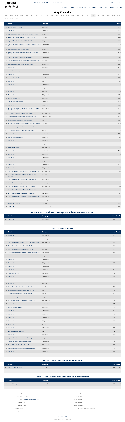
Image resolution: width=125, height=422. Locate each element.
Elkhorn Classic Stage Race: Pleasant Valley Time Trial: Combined (24, 123)
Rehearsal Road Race (13, 147)
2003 (6, 19)
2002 (11, 19)
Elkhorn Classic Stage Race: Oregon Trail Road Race (21, 130)
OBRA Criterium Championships (16, 71)
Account (60, 416)
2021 (32, 16)
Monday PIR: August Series (15, 27)
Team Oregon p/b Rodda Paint (31, 399)
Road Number (19, 408)
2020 (37, 16)
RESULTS (37, 2)
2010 (88, 16)
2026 (6, 16)
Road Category (78, 402)
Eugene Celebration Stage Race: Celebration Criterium (21, 41)
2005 (113, 16)
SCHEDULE (45, 2)
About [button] (112, 7)
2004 (118, 16)
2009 (93, 16)
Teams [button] (72, 7)
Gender (20, 402)
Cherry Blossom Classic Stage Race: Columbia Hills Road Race (23, 196)
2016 (57, 16)
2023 (21, 16)
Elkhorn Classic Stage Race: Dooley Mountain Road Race (22, 116)
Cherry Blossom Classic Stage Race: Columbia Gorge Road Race (24, 171)
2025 (11, 16)
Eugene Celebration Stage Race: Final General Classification (23, 34)
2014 (67, 16)
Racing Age (19, 393)
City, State (20, 396)
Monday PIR (11, 30)
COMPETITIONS (56, 2)
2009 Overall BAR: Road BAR (15, 367)
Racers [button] (64, 7)
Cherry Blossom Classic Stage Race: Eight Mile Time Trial (22, 189)
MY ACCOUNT (116, 2)
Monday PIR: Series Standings (15, 78)
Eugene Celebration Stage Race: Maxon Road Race (20, 57)
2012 (78, 16)
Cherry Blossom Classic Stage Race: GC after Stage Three (22, 179)
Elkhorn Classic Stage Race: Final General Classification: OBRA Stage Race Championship (23, 109)
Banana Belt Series (12, 200)
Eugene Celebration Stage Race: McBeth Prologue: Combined (23, 60)
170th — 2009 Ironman (62, 228)
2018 (47, 16)
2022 (27, 16)
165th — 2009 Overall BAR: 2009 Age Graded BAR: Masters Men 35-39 (62, 212)
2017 (52, 16)
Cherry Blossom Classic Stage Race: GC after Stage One (21, 193)
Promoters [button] (82, 7)
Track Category (78, 405)
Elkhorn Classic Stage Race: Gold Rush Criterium (20, 120)
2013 (72, 16)
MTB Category (78, 393)
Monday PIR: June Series (14, 98)
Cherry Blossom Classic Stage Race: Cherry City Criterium (22, 183)
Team (21, 399)
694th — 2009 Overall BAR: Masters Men (62, 360)
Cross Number (19, 412)
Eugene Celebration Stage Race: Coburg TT (18, 49)
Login (66, 416)
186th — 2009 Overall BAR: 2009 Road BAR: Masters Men (63, 376)
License (20, 405)
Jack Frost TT (11, 207)
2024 (16, 16)
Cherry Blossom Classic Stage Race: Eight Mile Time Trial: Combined (22, 175)
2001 (16, 19)
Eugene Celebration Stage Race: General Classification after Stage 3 (24, 45)
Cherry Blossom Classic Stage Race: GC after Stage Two (21, 186)
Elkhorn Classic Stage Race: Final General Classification (21, 113)
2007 (103, 16)
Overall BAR (11, 219)
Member (80, 408)
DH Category (79, 396)
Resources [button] (103, 7)
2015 (62, 16)
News (119, 7)
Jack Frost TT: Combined (14, 203)
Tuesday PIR (11, 74)
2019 (42, 16)
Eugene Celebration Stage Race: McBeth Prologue (20, 64)
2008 (98, 16)
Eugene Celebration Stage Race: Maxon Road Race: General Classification (23, 53)
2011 (83, 16)
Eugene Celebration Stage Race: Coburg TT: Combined (21, 37)
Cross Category (78, 399)
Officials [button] (92, 7)
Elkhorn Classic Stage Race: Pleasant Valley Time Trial (21, 127)
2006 (108, 16)
